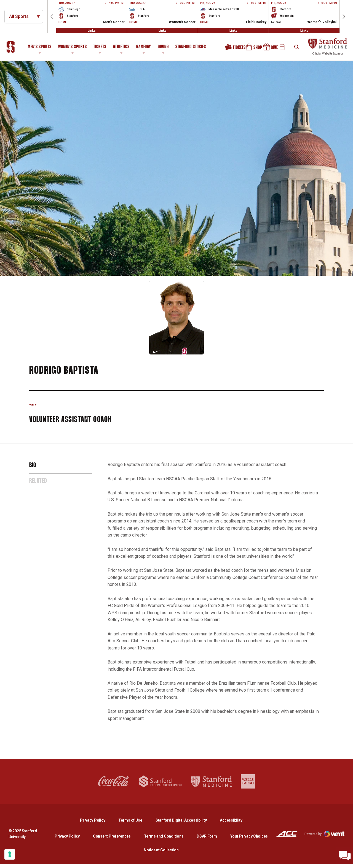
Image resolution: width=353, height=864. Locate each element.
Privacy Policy (97, 820)
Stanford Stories (190, 48)
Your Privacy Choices (249, 836)
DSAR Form (207, 836)
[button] (51, 16)
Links (92, 30)
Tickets (99, 47)
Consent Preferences (112, 836)
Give (268, 49)
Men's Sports (40, 47)
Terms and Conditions (163, 836)
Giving (163, 47)
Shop (251, 49)
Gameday (143, 47)
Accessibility (231, 820)
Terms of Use (130, 820)
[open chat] (344, 855)
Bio (32, 465)
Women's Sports (72, 47)
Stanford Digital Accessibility (186, 820)
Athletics (121, 47)
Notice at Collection (161, 850)
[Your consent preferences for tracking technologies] (9, 854)
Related (38, 481)
